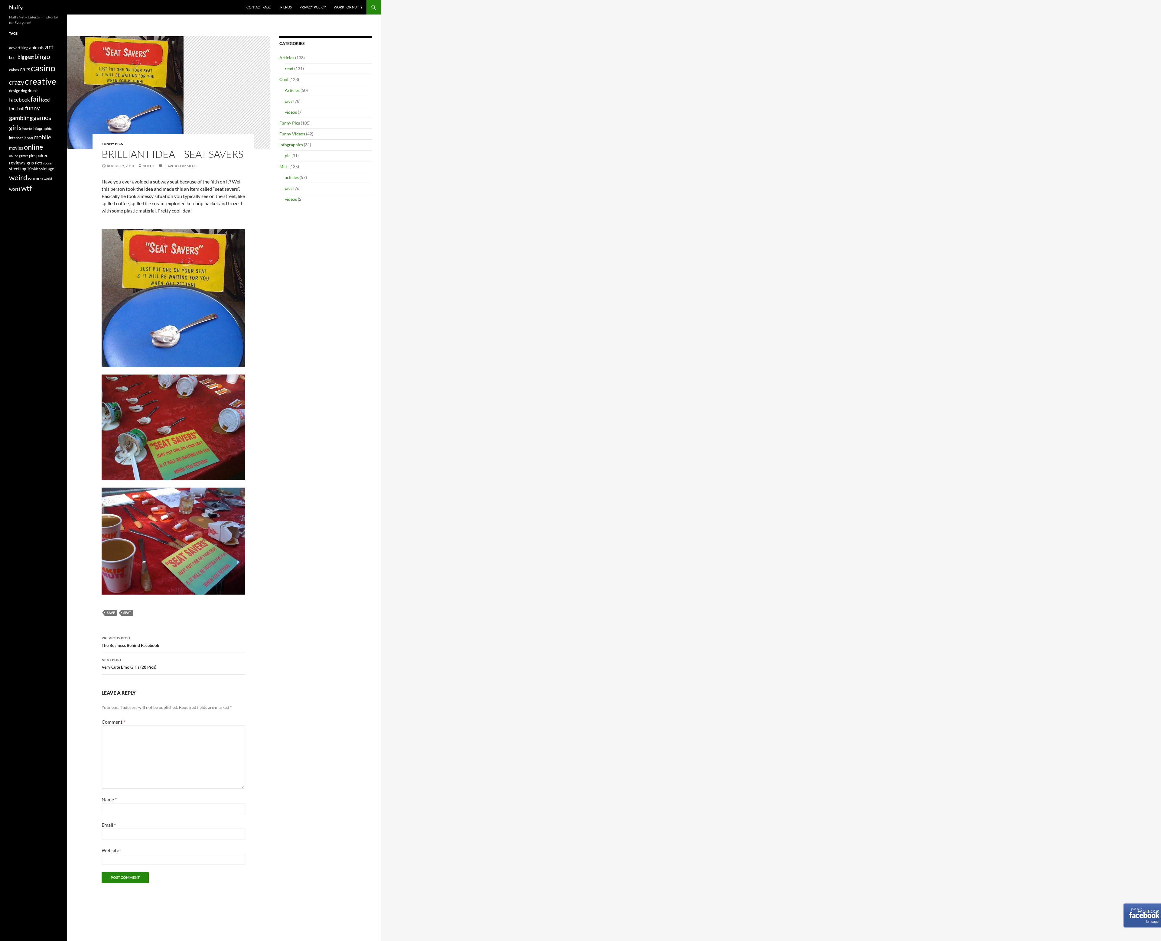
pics (288, 101)
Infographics (291, 144)
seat (127, 613)
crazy (16, 82)
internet (16, 137)
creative (40, 81)
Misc (283, 166)
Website (110, 850)
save (111, 613)
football (16, 108)
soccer (48, 163)
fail (35, 99)
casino (43, 68)
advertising (18, 47)
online (33, 146)
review (16, 162)
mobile (42, 137)
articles (292, 177)
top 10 (26, 168)
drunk (33, 90)
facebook (19, 99)
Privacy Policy (313, 7)
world (48, 179)
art (49, 47)
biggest (26, 57)
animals (36, 47)
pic (288, 155)
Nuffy (16, 7)
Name (109, 799)
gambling (21, 117)
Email (109, 825)
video (36, 169)
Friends (285, 7)
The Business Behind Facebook (130, 642)
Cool (283, 79)
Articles (286, 57)
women (35, 178)
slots (38, 163)
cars (25, 69)
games (42, 118)
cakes (14, 69)
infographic (42, 128)
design (14, 90)
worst (15, 189)
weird (18, 177)
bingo (42, 56)
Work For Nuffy (348, 7)
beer (13, 57)
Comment (113, 722)
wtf (26, 187)
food (45, 99)
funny (32, 108)
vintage (47, 168)
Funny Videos (292, 133)
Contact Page (258, 7)
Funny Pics (112, 143)
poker (42, 155)
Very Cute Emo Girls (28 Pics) (129, 663)
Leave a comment (180, 166)
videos (291, 112)
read (289, 68)
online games (18, 156)
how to (27, 129)
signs (28, 162)
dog (24, 90)
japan (28, 137)
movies (16, 148)
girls (15, 127)
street (14, 168)
